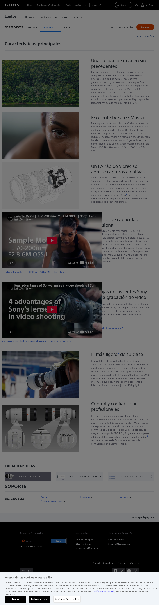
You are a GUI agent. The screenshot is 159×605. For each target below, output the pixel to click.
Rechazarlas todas (39, 599)
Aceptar (15, 599)
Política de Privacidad (104, 591)
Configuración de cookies (67, 599)
